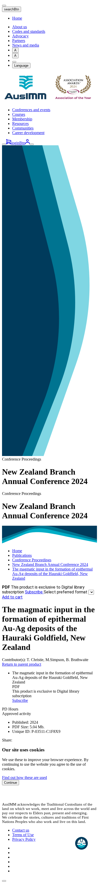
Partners (18, 40)
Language (21, 65)
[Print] (14, 62)
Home (17, 18)
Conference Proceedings (31, 560)
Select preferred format (66, 592)
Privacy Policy (24, 839)
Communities (23, 128)
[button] (4, 881)
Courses (18, 114)
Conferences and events (31, 110)
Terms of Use (23, 835)
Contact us (20, 830)
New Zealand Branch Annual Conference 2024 (50, 564)
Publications (22, 555)
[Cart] (8, 143)
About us (19, 27)
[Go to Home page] (49, 101)
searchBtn (11, 9)
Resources (20, 123)
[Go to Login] (27, 143)
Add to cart (12, 597)
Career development (28, 133)
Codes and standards (28, 31)
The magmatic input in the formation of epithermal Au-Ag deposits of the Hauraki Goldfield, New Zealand (52, 573)
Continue (10, 783)
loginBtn (18, 143)
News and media (25, 45)
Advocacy (20, 36)
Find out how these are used (24, 777)
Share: (7, 740)
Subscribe (34, 592)
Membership (22, 119)
